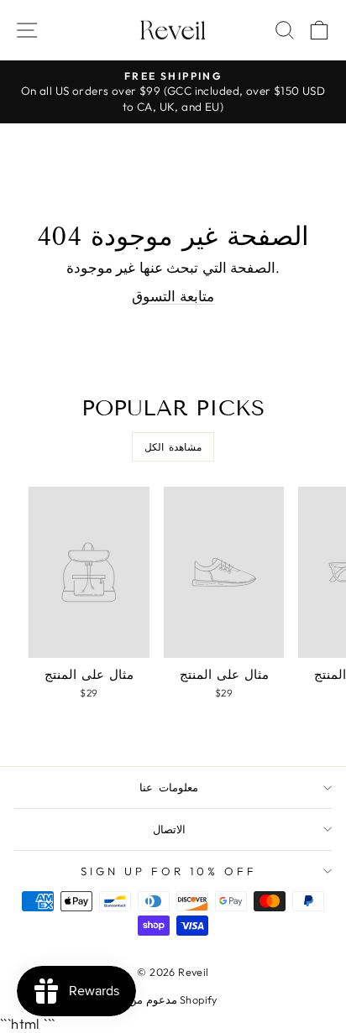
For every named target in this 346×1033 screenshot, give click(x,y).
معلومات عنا (168, 787)
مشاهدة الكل (173, 447)
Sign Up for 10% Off (169, 871)
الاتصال (169, 829)
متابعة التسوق (172, 296)
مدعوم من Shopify (173, 999)
